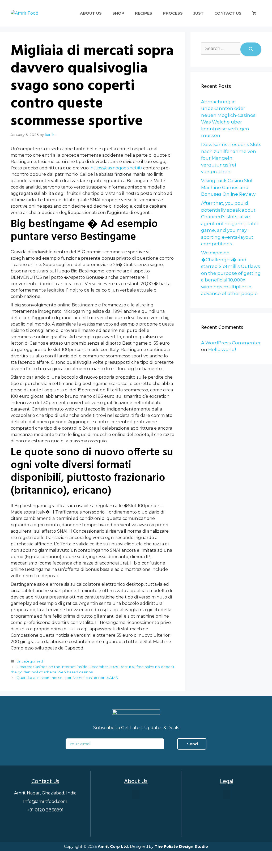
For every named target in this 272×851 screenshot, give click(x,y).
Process (173, 13)
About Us (91, 13)
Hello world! (222, 349)
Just (198, 13)
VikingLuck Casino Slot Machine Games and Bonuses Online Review (228, 187)
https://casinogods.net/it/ (116, 167)
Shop (118, 13)
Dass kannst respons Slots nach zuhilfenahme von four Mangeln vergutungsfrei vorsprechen (231, 158)
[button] (135, 794)
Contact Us (227, 13)
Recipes (143, 13)
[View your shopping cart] (254, 13)
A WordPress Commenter (231, 342)
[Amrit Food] (25, 13)
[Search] (250, 49)
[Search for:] (220, 49)
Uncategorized (29, 661)
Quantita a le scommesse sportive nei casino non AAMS (67, 677)
